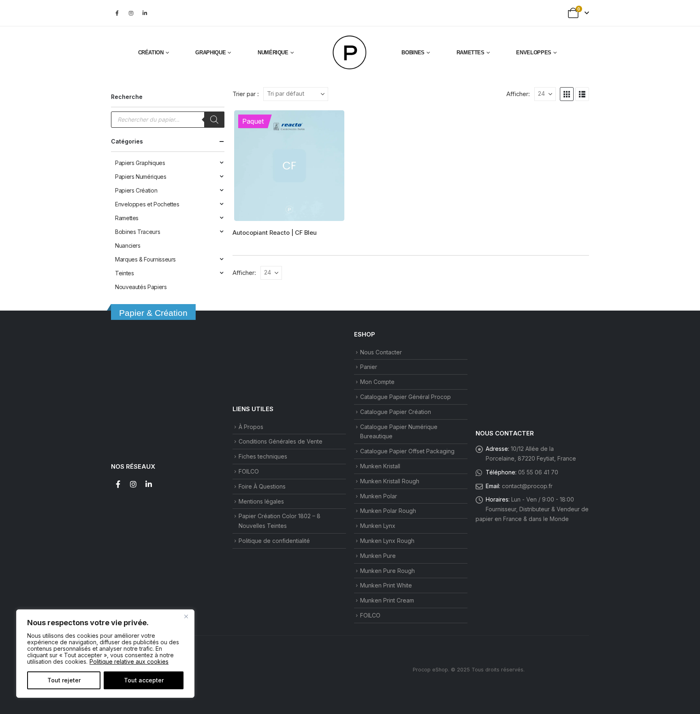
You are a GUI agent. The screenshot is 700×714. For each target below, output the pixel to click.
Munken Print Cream (387, 600)
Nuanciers (128, 245)
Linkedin (149, 484)
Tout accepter (144, 680)
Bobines (413, 52)
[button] (567, 94)
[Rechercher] (214, 119)
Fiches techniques (263, 456)
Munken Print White (386, 585)
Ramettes (470, 52)
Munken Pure (378, 555)
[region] (105, 653)
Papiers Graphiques (140, 162)
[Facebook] (117, 13)
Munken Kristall (380, 466)
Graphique (210, 52)
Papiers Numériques (140, 176)
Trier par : (246, 94)
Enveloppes (533, 52)
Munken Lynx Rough (387, 540)
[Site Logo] (350, 52)
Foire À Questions (262, 486)
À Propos (251, 426)
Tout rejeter (64, 680)
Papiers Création (136, 190)
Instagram (133, 484)
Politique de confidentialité (274, 540)
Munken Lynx (377, 525)
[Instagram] (131, 13)
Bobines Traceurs (137, 231)
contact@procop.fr (527, 485)
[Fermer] (186, 616)
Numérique (273, 52)
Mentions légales (261, 501)
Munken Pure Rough (387, 570)
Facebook (118, 484)
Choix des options (332, 122)
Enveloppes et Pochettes (147, 204)
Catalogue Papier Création (395, 411)
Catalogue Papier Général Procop (405, 396)
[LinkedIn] (144, 13)
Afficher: (518, 94)
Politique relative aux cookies (129, 661)
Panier (368, 366)
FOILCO (249, 471)
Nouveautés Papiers (141, 286)
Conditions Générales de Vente (280, 441)
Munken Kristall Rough (389, 481)
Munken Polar (378, 496)
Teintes (124, 273)
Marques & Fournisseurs (145, 259)
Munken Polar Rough (388, 510)
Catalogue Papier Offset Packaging (407, 451)
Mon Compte (377, 381)
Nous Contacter (381, 352)
